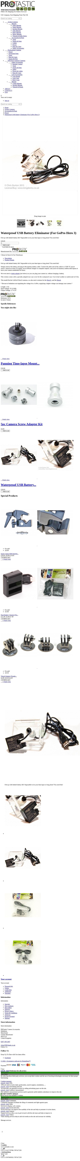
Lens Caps (15, 78)
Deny (4, 1074)
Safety (14, 69)
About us (7, 1015)
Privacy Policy (9, 1011)
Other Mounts (16, 25)
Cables (14, 43)
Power (14, 45)
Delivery (7, 1009)
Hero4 (59, 280)
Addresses (8, 991)
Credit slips (8, 990)
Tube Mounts (16, 31)
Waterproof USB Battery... (18, 484)
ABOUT (7, 89)
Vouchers (7, 993)
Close (2, 1069)
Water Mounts (16, 27)
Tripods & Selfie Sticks (19, 36)
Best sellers (8, 1008)
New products (9, 1006)
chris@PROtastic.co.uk (8, 1045)
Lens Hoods (16, 76)
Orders (7, 988)
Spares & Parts (17, 41)
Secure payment (10, 1016)
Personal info (9, 986)
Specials (7, 1004)
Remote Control (17, 64)
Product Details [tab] (9, 260)
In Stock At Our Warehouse (14, 255)
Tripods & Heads (17, 87)
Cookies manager (6, 1081)
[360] (21, 223)
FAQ (6, 92)
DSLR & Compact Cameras (15, 60)
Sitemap (7, 1018)
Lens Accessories (15, 74)
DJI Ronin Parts (13, 53)
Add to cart (5, 245)
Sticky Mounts (16, 34)
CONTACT (8, 90)
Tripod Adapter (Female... (9, 676)
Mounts (12, 24)
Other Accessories (16, 62)
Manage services (6, 1120)
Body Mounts (16, 32)
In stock (3, 300)
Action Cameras (11, 22)
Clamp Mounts (17, 83)
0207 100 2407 (5, 1042)
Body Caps (15, 80)
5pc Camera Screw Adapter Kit (22, 424)
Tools (14, 39)
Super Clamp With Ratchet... (9, 554)
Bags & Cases (16, 46)
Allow (4, 1072)
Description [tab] (8, 258)
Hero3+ (49, 280)
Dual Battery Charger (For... (9, 615)
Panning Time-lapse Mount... (20, 363)
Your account (6, 979)
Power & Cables (17, 71)
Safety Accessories (18, 48)
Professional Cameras (13, 50)
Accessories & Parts (16, 38)
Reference (4, 298)
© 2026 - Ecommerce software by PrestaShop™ (16, 1061)
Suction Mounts (17, 29)
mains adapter (15, 273)
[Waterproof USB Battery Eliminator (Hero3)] (30, 223)
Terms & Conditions (11, 1013)
